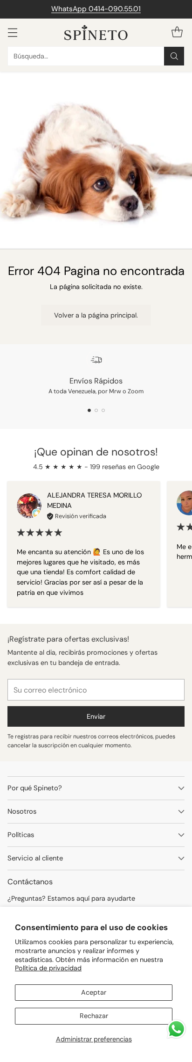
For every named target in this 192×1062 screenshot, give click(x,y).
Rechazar (94, 1015)
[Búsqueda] (174, 56)
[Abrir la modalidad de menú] (12, 32)
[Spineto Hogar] (96, 32)
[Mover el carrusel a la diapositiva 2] (96, 410)
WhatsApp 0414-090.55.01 (96, 9)
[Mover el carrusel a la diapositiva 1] (89, 410)
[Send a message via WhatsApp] (176, 1029)
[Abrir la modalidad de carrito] (176, 32)
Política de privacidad (48, 968)
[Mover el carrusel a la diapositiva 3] (103, 410)
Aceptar (93, 992)
